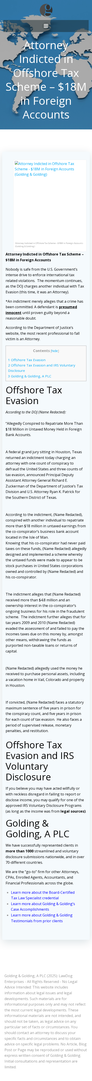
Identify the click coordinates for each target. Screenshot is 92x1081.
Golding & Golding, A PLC (29, 376)
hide (55, 351)
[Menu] (46, 26)
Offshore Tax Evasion (27, 360)
